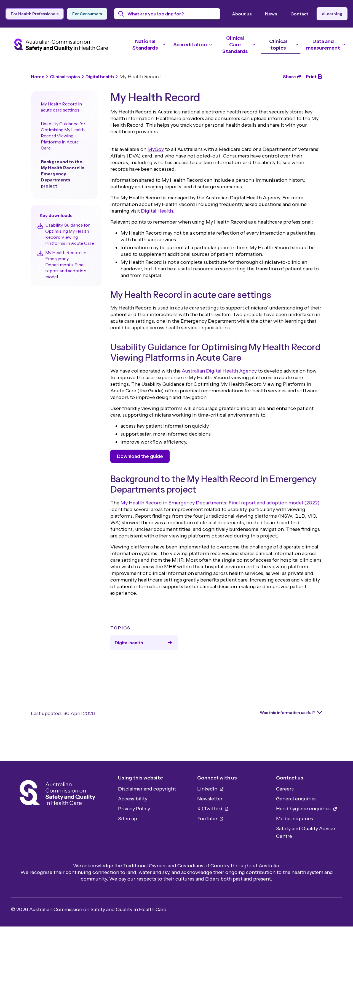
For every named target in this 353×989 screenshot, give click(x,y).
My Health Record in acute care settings (61, 107)
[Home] (57, 794)
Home (37, 76)
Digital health (99, 76)
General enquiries (296, 799)
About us (242, 14)
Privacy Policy (134, 809)
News (271, 14)
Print (311, 76)
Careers (285, 789)
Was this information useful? (287, 712)
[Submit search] (121, 14)
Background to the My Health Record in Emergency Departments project (62, 174)
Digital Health (157, 211)
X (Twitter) (210, 809)
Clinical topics (65, 76)
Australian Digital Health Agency (219, 371)
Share (289, 76)
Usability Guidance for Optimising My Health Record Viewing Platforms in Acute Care (63, 136)
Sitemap (127, 819)
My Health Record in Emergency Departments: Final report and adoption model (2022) (220, 503)
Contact (299, 14)
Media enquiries (294, 819)
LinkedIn (207, 789)
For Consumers (87, 13)
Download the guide (140, 456)
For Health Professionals (34, 13)
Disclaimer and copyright (147, 789)
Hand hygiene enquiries (304, 809)
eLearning (332, 13)
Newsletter (210, 799)
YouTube (207, 819)
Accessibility (132, 799)
